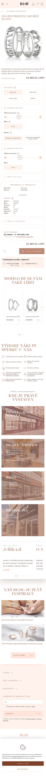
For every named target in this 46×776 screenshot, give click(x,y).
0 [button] (19, 334)
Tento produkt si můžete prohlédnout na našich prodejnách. (35, 374)
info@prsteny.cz (31, 264)
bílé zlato (13, 92)
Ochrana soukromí (31, 727)
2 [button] (26, 334)
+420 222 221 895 (12, 264)
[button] (41, 307)
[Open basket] (42, 4)
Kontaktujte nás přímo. (25, 237)
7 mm (13, 126)
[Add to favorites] (19, 320)
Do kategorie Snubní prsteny (16, 11)
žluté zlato (33, 92)
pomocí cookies (17, 756)
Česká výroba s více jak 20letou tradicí (35, 380)
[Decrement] (5, 117)
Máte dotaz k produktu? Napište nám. (14, 380)
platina (33, 98)
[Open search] (7, 4)
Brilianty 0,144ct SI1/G (13, 138)
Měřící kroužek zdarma (34, 357)
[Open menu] (2, 4)
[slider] (19, 117)
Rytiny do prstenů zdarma (33, 362)
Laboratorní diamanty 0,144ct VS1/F (33, 138)
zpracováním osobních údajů (25, 715)
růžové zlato (13, 98)
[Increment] (40, 117)
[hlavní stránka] (24, 6)
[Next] (40, 43)
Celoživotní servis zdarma (14, 357)
